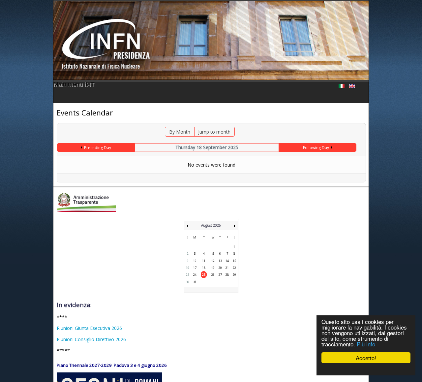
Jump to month (211, 132)
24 (194, 274)
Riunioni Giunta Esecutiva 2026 (36, 328)
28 (227, 274)
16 (187, 268)
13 (220, 261)
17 (194, 268)
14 (227, 261)
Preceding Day (58, 147)
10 (194, 261)
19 (213, 268)
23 (187, 274)
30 (187, 282)
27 (220, 274)
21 (227, 268)
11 (203, 261)
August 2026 (211, 225)
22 (234, 268)
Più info (366, 344)
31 (194, 282)
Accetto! (366, 358)
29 (234, 274)
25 (203, 274)
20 (220, 268)
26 (213, 274)
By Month (176, 132)
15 (234, 261)
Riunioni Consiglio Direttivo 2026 (38, 339)
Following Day (352, 147)
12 (213, 261)
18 (203, 268)
